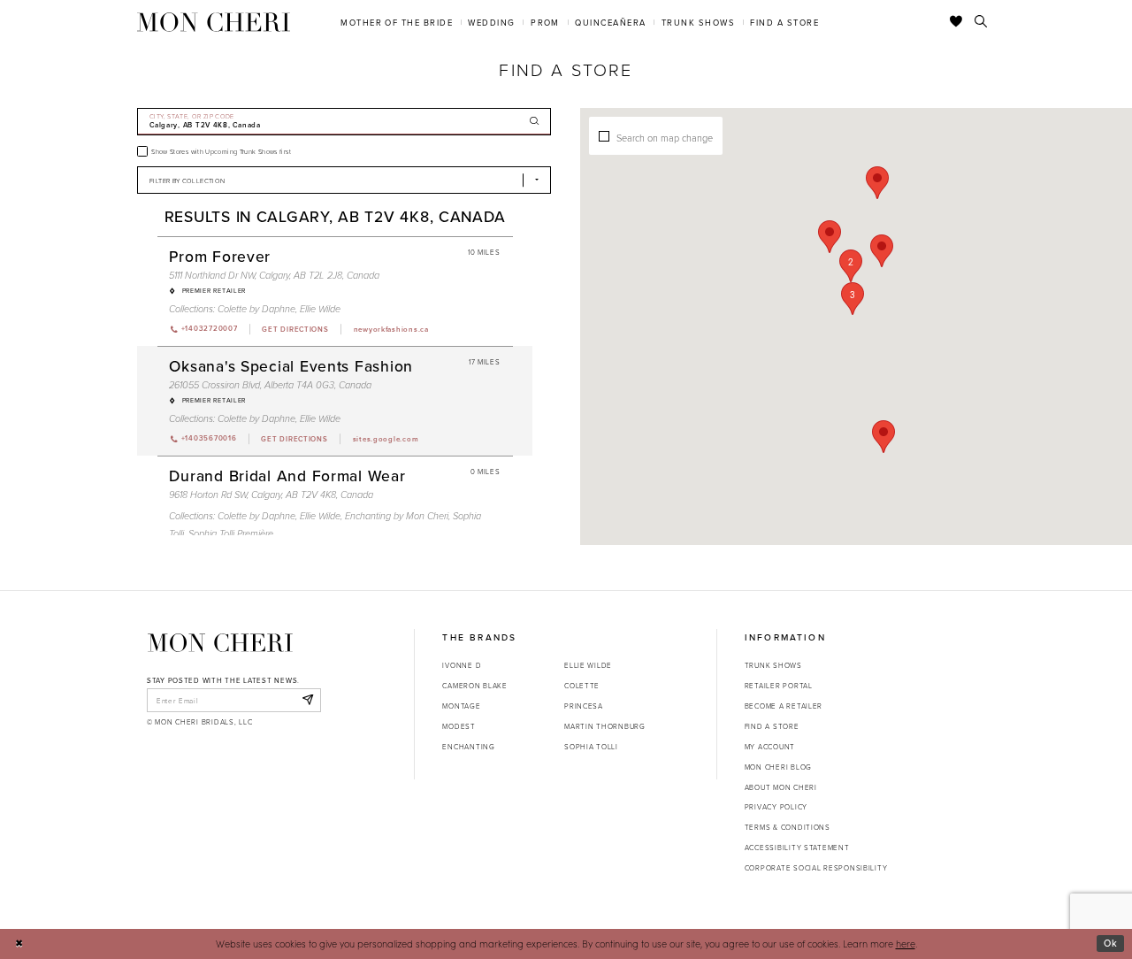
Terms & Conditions (787, 827)
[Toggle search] (981, 22)
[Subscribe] (307, 699)
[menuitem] (397, 22)
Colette (582, 685)
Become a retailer (783, 705)
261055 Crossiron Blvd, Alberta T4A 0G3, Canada (270, 385)
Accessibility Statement (797, 847)
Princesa (583, 705)
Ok (1111, 943)
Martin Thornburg (605, 726)
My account (770, 746)
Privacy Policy (776, 806)
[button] (852, 298)
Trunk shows (773, 665)
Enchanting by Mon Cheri (396, 516)
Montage (461, 705)
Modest (458, 726)
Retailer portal (779, 685)
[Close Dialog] (19, 943)
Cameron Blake (474, 685)
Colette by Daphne (256, 309)
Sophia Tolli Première (230, 534)
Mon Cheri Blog (778, 766)
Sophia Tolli (591, 746)
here (905, 943)
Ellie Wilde (320, 309)
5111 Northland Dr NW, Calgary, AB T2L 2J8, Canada (274, 275)
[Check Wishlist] (956, 22)
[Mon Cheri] (220, 642)
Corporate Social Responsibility (816, 867)
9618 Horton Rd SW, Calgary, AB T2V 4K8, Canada (271, 495)
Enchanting (468, 746)
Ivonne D (461, 665)
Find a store (772, 726)
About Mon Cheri (781, 787)
